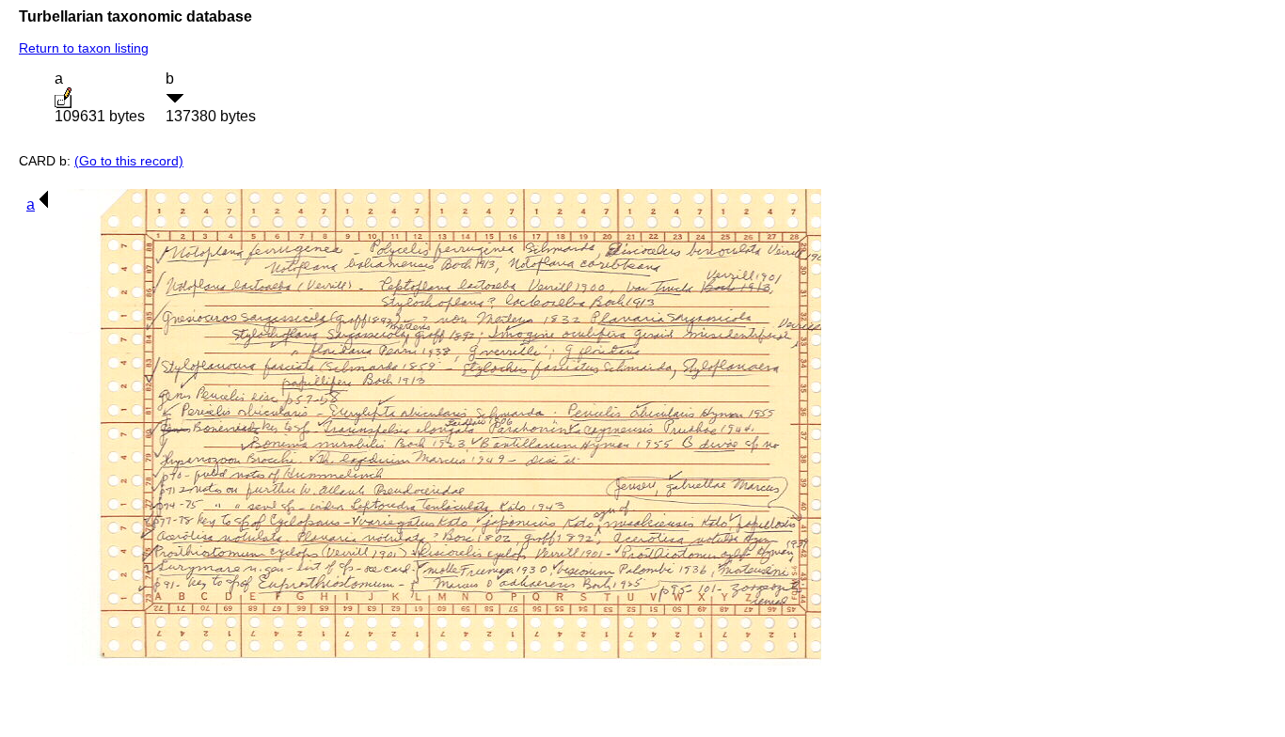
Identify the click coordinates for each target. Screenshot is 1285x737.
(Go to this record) (128, 160)
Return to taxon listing (84, 47)
